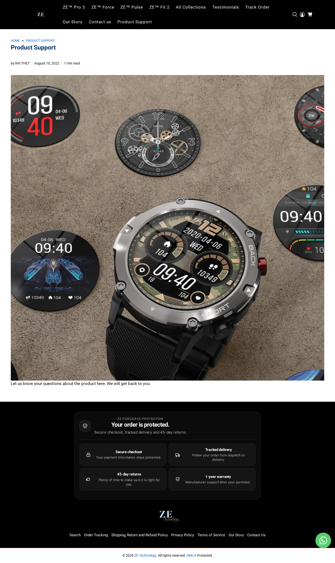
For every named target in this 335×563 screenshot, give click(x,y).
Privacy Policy (182, 535)
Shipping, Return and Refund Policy (139, 535)
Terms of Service (211, 535)
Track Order (257, 7)
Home (15, 40)
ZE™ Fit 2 (159, 7)
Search (75, 535)
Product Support (134, 21)
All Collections (191, 7)
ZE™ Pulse (131, 7)
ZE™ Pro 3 (74, 7)
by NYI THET (20, 63)
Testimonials (225, 7)
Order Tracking (96, 535)
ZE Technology (145, 555)
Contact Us (256, 535)
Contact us (100, 21)
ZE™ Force (102, 7)
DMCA (191, 555)
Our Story (72, 21)
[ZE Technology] (41, 14)
